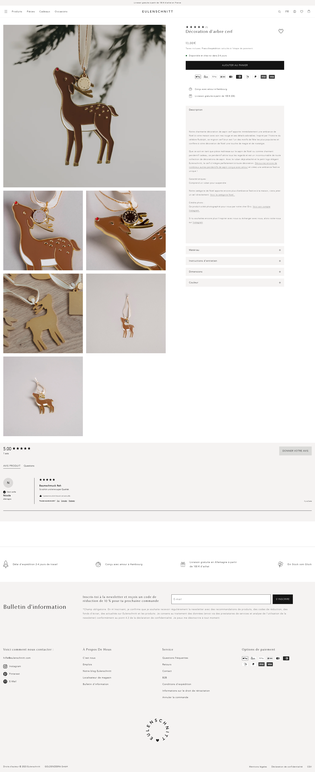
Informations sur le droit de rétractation (186, 690)
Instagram (198, 222)
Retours (166, 664)
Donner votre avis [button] (295, 450)
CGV (309, 767)
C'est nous (89, 658)
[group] (20, 449)
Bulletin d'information (96, 684)
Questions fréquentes (175, 658)
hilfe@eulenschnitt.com (17, 658)
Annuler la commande (175, 697)
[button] (279, 11)
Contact (167, 671)
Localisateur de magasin (97, 677)
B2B (164, 677)
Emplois (87, 664)
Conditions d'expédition (176, 684)
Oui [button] (58, 501)
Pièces (31, 11)
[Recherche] (279, 11)
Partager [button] (72, 501)
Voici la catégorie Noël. (222, 195)
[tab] (12, 466)
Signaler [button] (64, 501)
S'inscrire (283, 599)
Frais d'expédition (211, 48)
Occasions (61, 11)
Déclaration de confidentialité (287, 767)
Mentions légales (258, 767)
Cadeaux (44, 11)
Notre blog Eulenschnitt (97, 671)
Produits (17, 11)
